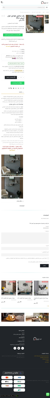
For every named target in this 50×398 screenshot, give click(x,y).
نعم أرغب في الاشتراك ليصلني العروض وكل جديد (38, 262)
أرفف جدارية (19, 51)
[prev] (4, 16)
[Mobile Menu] (47, 7)
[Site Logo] (44, 2)
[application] (37, 317)
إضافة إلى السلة (10, 77)
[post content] (41, 288)
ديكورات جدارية (14, 51)
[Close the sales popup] (3, 388)
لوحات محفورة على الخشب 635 (8, 298)
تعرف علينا (47, 362)
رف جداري (17, 53)
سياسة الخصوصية (45, 359)
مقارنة (9, 88)
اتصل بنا (47, 360)
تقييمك (47, 226)
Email (14, 88)
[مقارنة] (47, 285)
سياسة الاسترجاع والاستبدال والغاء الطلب (41, 356)
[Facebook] (22, 348)
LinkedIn (18, 88)
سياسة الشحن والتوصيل (44, 357)
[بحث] (4, 7)
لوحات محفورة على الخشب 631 (24, 298)
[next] (2, 16)
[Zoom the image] (37, 337)
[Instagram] (15, 348)
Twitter (21, 88)
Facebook (23, 88)
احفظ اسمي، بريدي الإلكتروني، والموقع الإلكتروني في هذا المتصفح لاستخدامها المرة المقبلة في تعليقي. (26, 258)
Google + (16, 88)
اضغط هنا (8, 46)
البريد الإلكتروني (45, 252)
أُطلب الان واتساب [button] (16, 83)
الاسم (47, 245)
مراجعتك (47, 231)
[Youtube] (18, 348)
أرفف (20, 53)
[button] (44, 24)
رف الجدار (19, 141)
